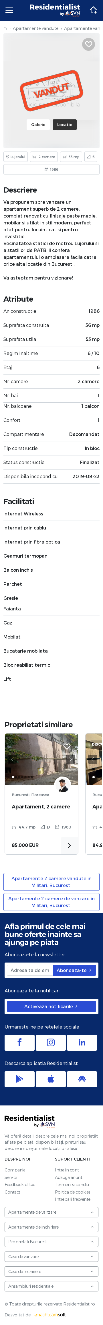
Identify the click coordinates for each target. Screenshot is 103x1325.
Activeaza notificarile (49, 1006)
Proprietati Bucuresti (27, 1241)
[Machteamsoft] (50, 1315)
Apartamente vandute (35, 28)
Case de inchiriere (24, 1271)
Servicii (11, 1177)
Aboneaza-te (72, 970)
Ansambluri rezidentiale (31, 1286)
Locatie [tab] (64, 124)
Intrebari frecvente (72, 1199)
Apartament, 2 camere (41, 807)
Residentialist (30, 1121)
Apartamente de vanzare (32, 1212)
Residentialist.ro (55, 10)
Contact (12, 1192)
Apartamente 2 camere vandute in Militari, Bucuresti (51, 882)
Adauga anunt (68, 1177)
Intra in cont (67, 1169)
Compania (15, 1169)
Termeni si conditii (72, 1184)
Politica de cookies (72, 1192)
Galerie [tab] (38, 124)
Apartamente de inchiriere (33, 1227)
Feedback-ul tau (20, 1184)
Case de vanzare (23, 1256)
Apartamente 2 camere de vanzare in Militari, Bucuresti (51, 902)
